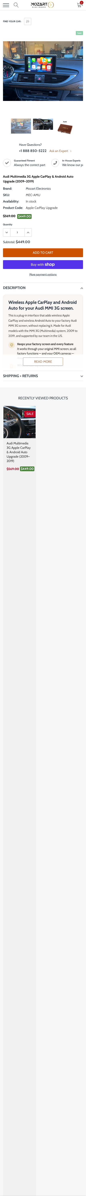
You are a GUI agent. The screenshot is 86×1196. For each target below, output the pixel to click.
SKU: (6, 195)
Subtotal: (9, 242)
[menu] (6, 5)
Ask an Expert (59, 151)
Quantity (7, 224)
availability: (11, 201)
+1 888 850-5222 (33, 151)
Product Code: (13, 208)
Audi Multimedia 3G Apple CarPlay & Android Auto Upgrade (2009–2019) (19, 452)
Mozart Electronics (38, 188)
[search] (16, 5)
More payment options (43, 274)
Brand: (7, 188)
